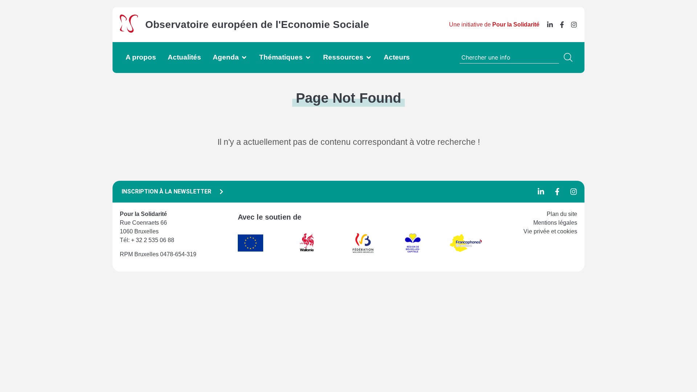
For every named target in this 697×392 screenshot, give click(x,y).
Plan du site (562, 214)
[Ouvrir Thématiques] (308, 57)
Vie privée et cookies (550, 231)
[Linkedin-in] (550, 24)
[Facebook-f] (562, 24)
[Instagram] (574, 24)
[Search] (569, 57)
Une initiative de (494, 24)
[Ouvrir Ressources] (368, 57)
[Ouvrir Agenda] (244, 57)
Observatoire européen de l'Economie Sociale (257, 24)
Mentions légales (555, 223)
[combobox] (509, 57)
